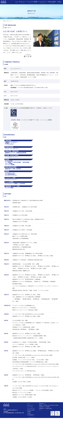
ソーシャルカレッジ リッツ (11, 156)
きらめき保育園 (8, 161)
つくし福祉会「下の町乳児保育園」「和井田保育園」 (17, 162)
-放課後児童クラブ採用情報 (44, 406)
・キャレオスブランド (31, 408)
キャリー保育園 (8, 163)
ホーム (16, 2)
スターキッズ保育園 (9, 164)
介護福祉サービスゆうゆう (11, 142)
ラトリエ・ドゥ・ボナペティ (12, 148)
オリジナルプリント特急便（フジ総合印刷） (15, 183)
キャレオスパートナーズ (10, 175)
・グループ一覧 (29, 406)
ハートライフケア (9, 144)
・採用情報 (29, 411)
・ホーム (28, 403)
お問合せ (59, 2)
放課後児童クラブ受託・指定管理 (13, 168)
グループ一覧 (30, 2)
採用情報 (35, 2)
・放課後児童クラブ (42, 403)
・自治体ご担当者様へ (31, 410)
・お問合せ (29, 413)
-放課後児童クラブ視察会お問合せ (45, 408)
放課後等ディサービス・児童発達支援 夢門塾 (15, 152)
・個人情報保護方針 (30, 414)
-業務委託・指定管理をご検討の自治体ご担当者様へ (48, 405)
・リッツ (40, 410)
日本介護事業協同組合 (10, 174)
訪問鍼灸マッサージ (9, 143)
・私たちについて (30, 405)
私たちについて (22, 2)
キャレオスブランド (42, 2)
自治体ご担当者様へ (52, 2)
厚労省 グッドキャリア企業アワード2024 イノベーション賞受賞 (34, 120)
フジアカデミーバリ (9, 172)
